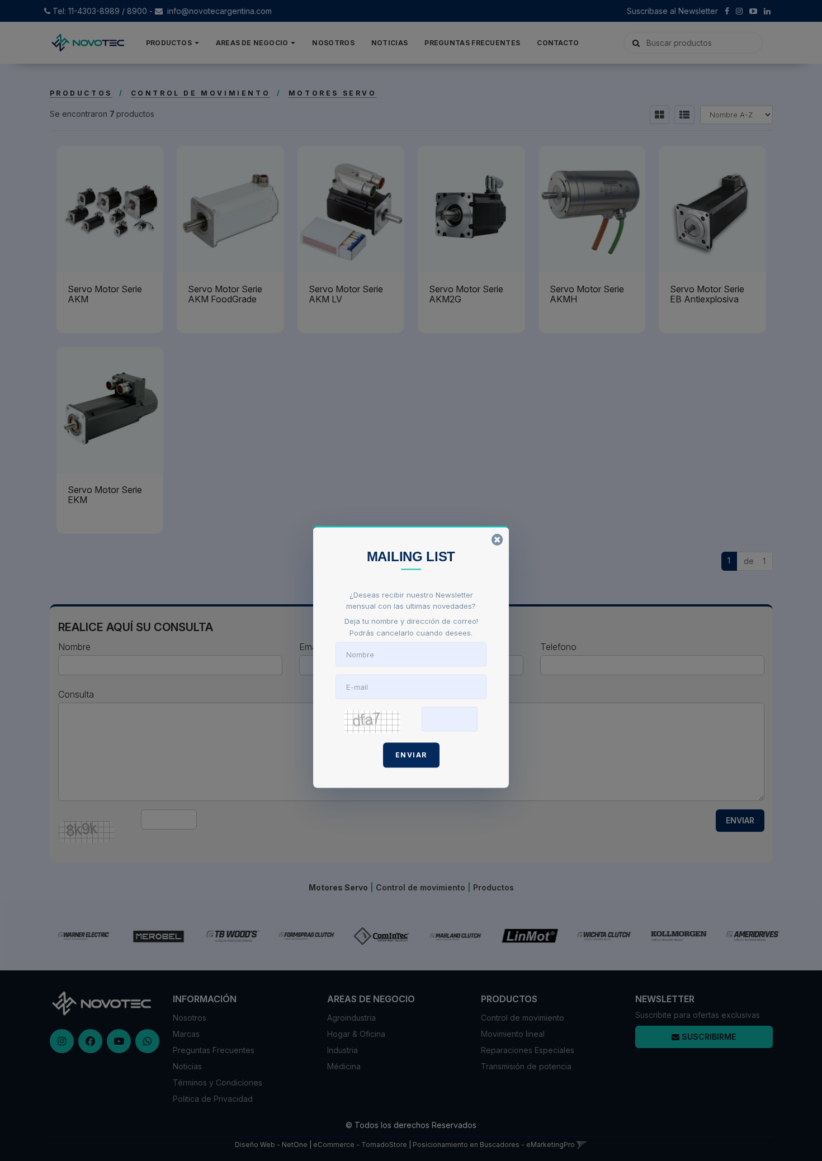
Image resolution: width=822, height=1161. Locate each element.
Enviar (411, 754)
